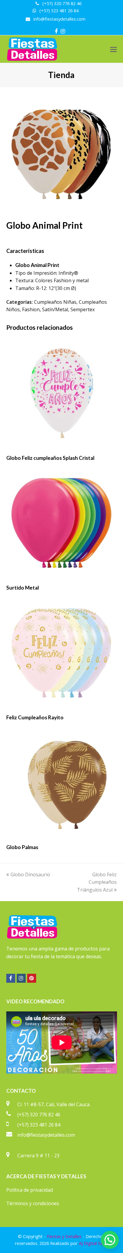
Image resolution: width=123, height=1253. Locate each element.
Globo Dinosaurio (30, 874)
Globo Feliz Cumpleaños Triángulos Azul (97, 882)
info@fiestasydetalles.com (46, 1135)
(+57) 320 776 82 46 (38, 1114)
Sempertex (82, 309)
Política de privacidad (29, 1190)
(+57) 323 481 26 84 (38, 1124)
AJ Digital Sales (93, 1243)
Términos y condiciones (32, 1203)
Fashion (31, 309)
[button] (113, 49)
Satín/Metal (55, 309)
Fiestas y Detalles (64, 1236)
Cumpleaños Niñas (55, 302)
